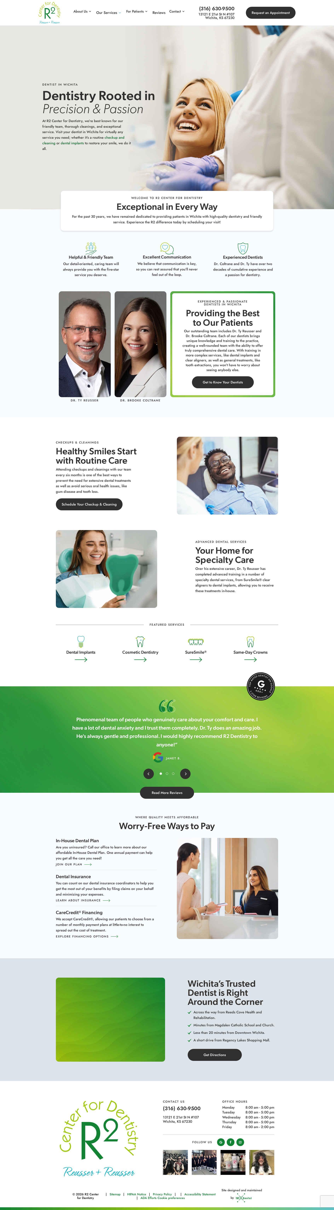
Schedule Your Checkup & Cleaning (89, 504)
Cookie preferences (171, 1198)
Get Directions (215, 1054)
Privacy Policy (162, 1194)
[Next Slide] (185, 774)
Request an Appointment (271, 12)
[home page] (49, 13)
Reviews (159, 12)
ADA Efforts (149, 1198)
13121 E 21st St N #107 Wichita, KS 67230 (216, 16)
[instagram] (240, 1142)
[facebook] (230, 1142)
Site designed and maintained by (242, 1194)
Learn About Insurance (78, 900)
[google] (221, 1142)
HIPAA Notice (136, 1194)
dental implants (72, 143)
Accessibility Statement (200, 1194)
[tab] (161, 773)
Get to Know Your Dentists (223, 382)
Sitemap (115, 1194)
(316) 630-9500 (216, 8)
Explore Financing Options (82, 936)
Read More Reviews (167, 792)
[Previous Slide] (148, 774)
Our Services (106, 12)
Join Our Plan (69, 864)
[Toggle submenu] (90, 11)
